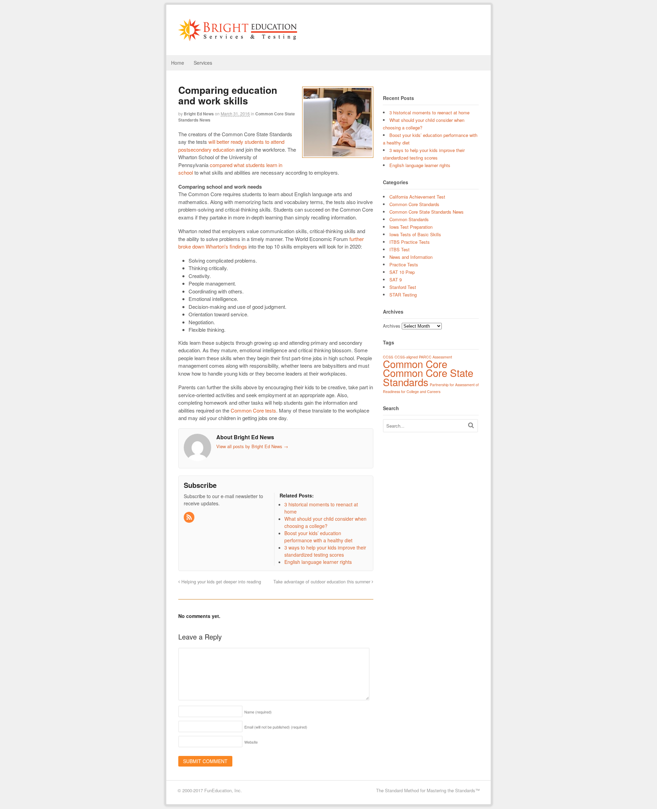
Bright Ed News (199, 114)
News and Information (411, 257)
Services (203, 62)
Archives (391, 326)
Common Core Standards (414, 204)
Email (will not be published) (275, 727)
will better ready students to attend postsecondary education (231, 145)
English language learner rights (419, 165)
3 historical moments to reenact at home (429, 112)
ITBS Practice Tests (409, 242)
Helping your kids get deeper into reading (220, 582)
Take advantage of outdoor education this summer (322, 582)
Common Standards (409, 219)
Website (251, 742)
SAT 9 (395, 279)
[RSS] (189, 517)
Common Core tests (253, 410)
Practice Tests (403, 264)
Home (177, 62)
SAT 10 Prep (402, 272)
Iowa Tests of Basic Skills (415, 234)
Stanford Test (402, 287)
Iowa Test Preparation (411, 227)
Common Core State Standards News (426, 211)
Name (258, 712)
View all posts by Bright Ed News (252, 446)
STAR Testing (403, 294)
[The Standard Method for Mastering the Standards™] (237, 37)
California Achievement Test (417, 196)
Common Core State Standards (428, 377)
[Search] (471, 425)
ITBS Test (399, 249)
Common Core (415, 363)
